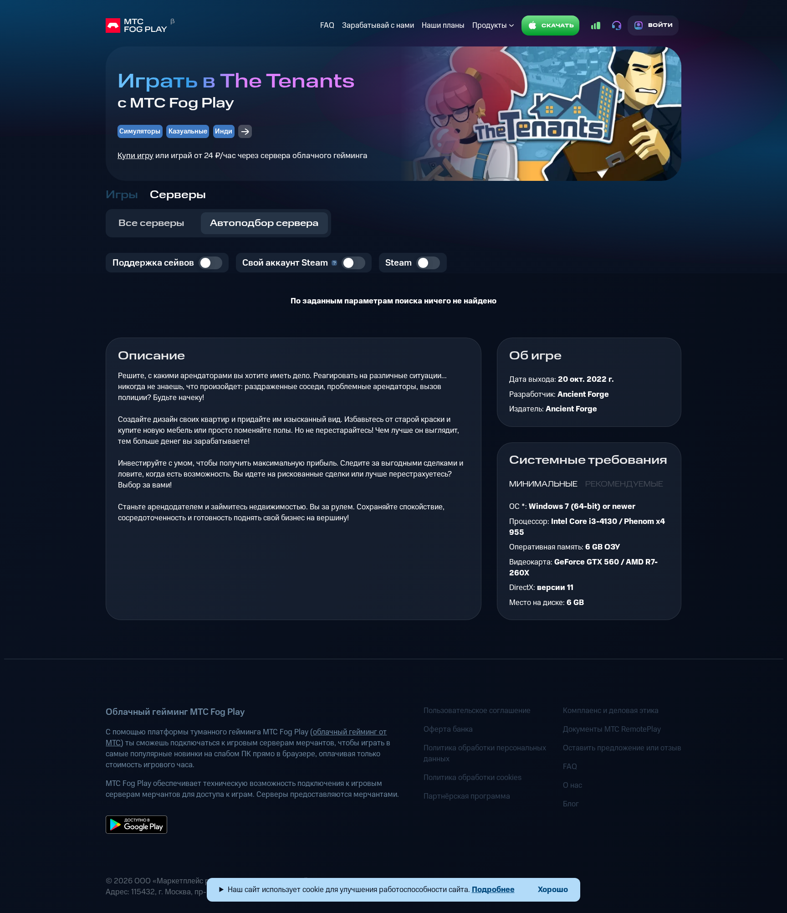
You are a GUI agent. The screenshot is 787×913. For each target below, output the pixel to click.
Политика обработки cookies (472, 777)
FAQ (327, 25)
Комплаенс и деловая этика (611, 710)
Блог (571, 804)
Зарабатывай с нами (378, 25)
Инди (223, 131)
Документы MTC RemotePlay (612, 729)
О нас (572, 785)
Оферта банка (448, 729)
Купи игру (135, 155)
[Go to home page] (211, 25)
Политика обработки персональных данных (485, 753)
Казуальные (188, 131)
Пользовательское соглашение (477, 710)
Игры (122, 195)
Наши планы (443, 25)
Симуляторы (139, 131)
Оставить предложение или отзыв (622, 748)
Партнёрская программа (467, 796)
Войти (660, 25)
